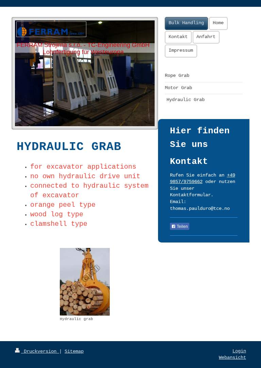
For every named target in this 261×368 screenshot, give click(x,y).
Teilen (182, 226)
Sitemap (74, 351)
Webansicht (232, 357)
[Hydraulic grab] (85, 282)
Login (239, 351)
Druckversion (40, 351)
